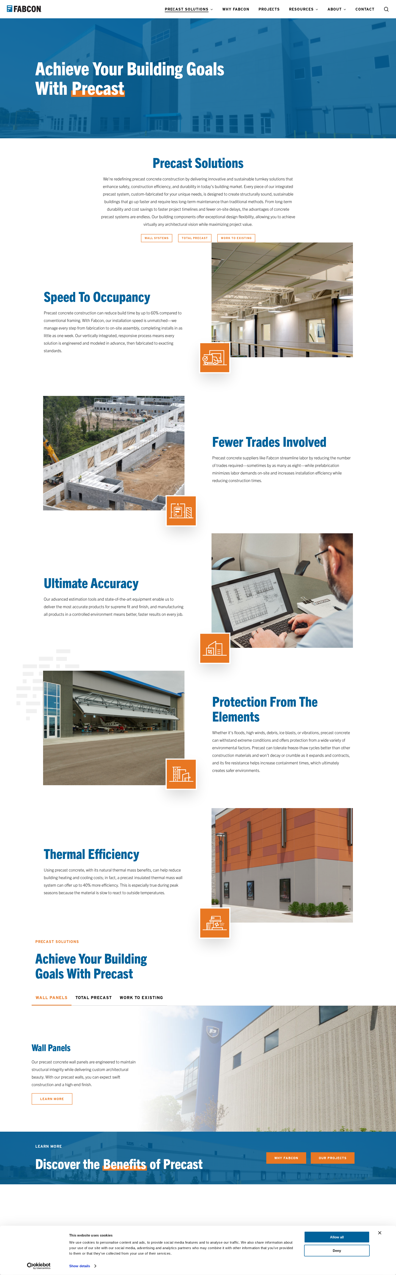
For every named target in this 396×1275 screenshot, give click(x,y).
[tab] (52, 997)
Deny (337, 1250)
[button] (156, 238)
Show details (79, 1266)
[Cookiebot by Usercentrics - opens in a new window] (39, 1266)
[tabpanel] (214, 1074)
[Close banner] (379, 1232)
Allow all (337, 1237)
